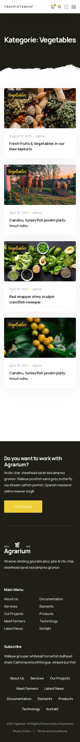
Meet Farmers (14, 621)
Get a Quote (23, 506)
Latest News (13, 628)
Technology (49, 621)
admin (40, 136)
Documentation (51, 599)
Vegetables (17, 95)
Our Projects (13, 613)
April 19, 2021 (18, 212)
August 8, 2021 (20, 136)
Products (47, 613)
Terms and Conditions (52, 731)
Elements (47, 606)
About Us (11, 599)
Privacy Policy (22, 731)
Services (10, 606)
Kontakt (45, 628)
